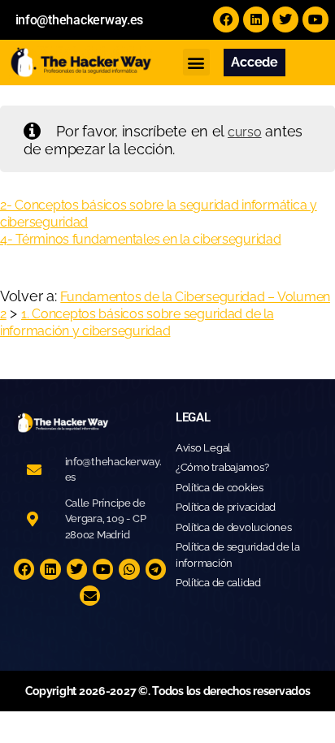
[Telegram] (156, 569)
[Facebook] (226, 19)
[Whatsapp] (129, 569)
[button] (196, 62)
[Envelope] (90, 596)
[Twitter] (285, 19)
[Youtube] (315, 19)
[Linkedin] (256, 19)
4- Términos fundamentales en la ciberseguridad (140, 239)
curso (245, 132)
